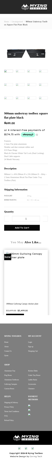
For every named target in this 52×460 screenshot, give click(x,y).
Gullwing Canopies (10, 384)
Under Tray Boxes (34, 375)
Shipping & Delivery (11, 403)
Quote (6, 355)
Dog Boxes (8, 375)
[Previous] (8, 51)
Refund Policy (9, 420)
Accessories (32, 384)
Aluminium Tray (9, 371)
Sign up (30, 347)
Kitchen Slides (33, 371)
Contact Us (8, 351)
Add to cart (22, 228)
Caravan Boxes (9, 389)
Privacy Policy (9, 407)
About (6, 347)
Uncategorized (17, 22)
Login (30, 342)
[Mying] (34, 7)
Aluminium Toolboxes (11, 380)
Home (6, 22)
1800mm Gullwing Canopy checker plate (22, 304)
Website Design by (26, 456)
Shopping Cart (33, 351)
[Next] (43, 51)
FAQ (6, 416)
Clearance (31, 389)
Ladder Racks (32, 380)
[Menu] (6, 7)
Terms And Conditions (11, 411)
